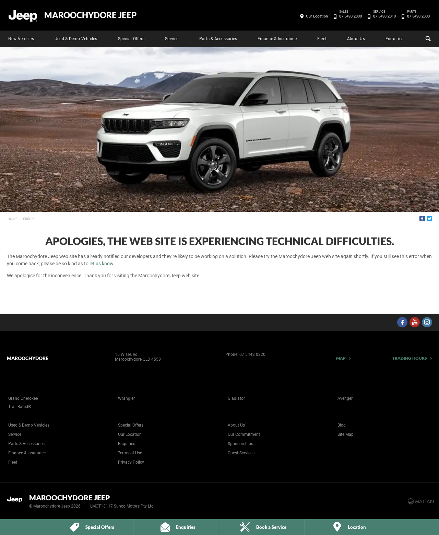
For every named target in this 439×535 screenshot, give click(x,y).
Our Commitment (244, 434)
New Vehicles (21, 38)
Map (341, 358)
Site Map (345, 434)
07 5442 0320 (252, 354)
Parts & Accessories (218, 38)
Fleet (322, 38)
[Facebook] (422, 218)
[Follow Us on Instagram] (427, 322)
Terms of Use (130, 453)
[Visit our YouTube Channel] (415, 322)
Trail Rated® (19, 406)
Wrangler (126, 398)
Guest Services (241, 453)
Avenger (345, 398)
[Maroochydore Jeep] (23, 15)
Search (427, 39)
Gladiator (236, 398)
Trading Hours (409, 358)
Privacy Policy (131, 462)
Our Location (317, 16)
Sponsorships (240, 443)
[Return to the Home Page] (16, 500)
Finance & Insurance (277, 38)
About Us (356, 38)
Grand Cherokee (23, 398)
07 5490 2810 (384, 16)
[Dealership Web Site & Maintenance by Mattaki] (420, 501)
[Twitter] (429, 218)
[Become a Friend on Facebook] (402, 322)
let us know (101, 263)
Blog (341, 425)
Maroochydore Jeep (90, 15)
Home (12, 219)
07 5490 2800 (350, 16)
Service (172, 38)
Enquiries (394, 38)
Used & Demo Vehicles (76, 38)
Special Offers (131, 38)
